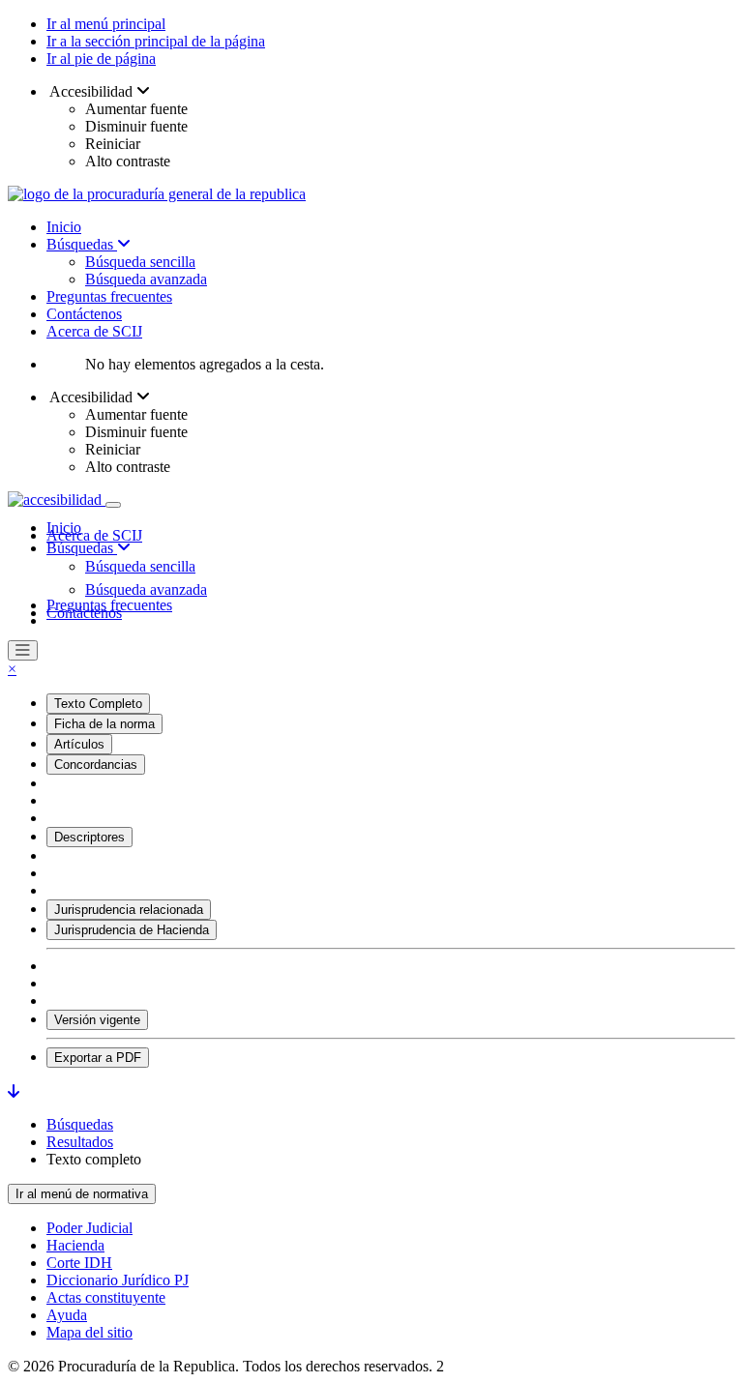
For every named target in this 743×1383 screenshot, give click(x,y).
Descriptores (89, 837)
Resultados (79, 1141)
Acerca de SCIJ (94, 331)
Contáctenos (84, 314)
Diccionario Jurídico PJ (117, 1280)
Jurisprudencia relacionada (128, 909)
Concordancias (95, 764)
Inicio (63, 227)
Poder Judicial (89, 1228)
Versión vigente (97, 1020)
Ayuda (66, 1315)
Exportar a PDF (97, 1057)
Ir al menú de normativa (81, 1194)
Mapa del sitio (89, 1332)
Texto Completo (98, 703)
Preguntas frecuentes (109, 296)
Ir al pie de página (101, 58)
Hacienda (75, 1245)
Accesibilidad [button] (91, 91)
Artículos (79, 744)
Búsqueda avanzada (146, 279)
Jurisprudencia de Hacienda (131, 930)
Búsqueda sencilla (140, 261)
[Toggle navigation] (113, 505)
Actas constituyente (105, 1297)
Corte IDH (79, 1262)
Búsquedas (81, 244)
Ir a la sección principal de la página (155, 41)
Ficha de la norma (104, 724)
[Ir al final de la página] (13, 1091)
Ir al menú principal (105, 23)
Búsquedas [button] (81, 548)
